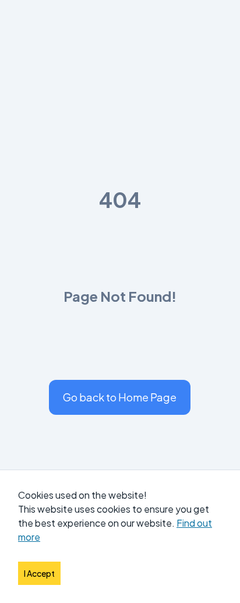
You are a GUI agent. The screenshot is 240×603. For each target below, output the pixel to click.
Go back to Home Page (120, 397)
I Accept (39, 573)
